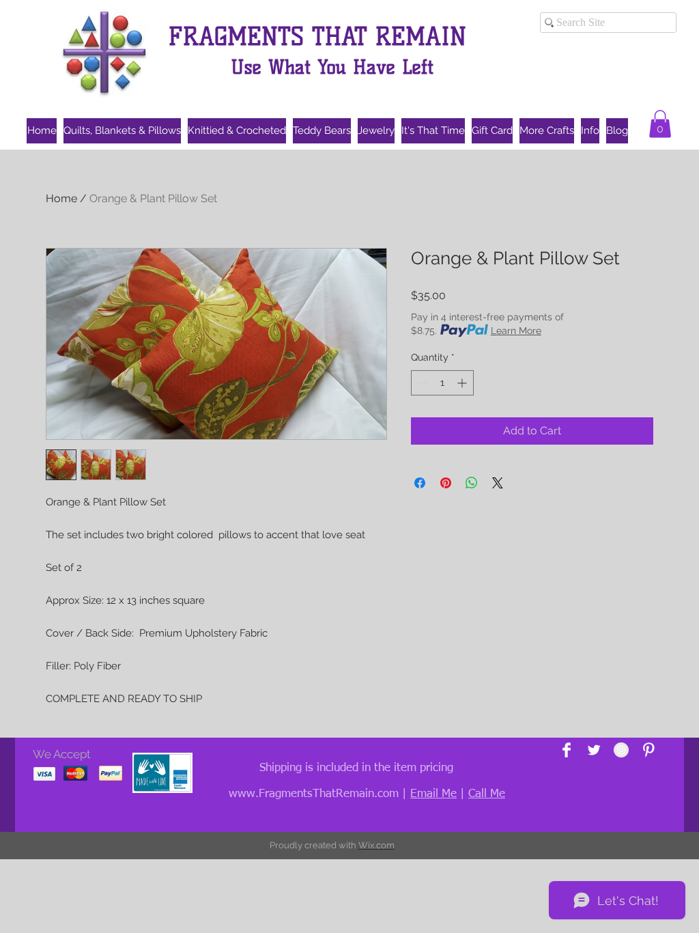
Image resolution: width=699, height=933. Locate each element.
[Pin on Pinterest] (446, 483)
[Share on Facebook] (420, 483)
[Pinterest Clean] (648, 749)
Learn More (516, 330)
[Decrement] (421, 383)
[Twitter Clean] (593, 749)
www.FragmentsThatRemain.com (314, 794)
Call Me (486, 794)
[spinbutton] (442, 383)
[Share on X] (497, 483)
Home (61, 198)
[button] (660, 124)
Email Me (433, 794)
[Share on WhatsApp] (471, 483)
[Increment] (463, 383)
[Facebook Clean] (566, 749)
